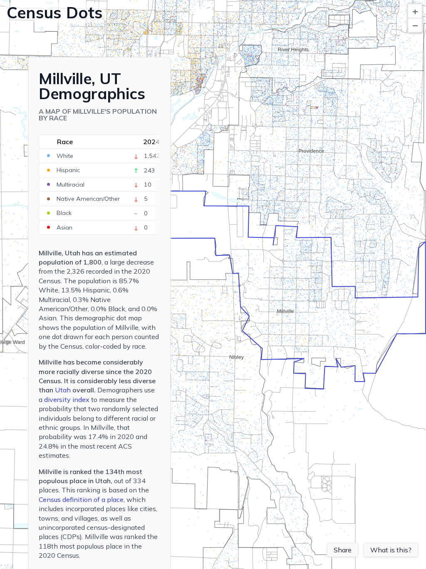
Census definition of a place (81, 499)
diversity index (66, 399)
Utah (63, 390)
